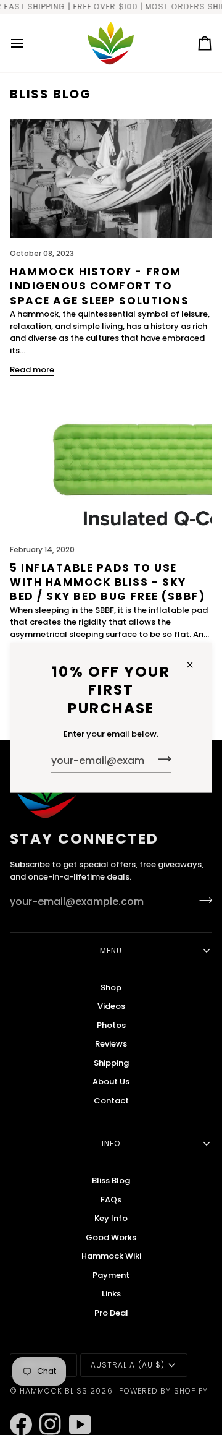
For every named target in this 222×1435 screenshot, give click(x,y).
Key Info (111, 1218)
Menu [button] (111, 950)
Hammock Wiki (111, 1256)
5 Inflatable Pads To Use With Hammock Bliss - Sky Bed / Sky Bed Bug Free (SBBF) (107, 582)
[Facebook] (15, 1407)
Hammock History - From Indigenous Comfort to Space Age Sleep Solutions (99, 286)
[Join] (160, 759)
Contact (111, 1101)
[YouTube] (74, 1407)
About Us (111, 1081)
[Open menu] (28, 43)
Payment (111, 1275)
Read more (32, 369)
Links (111, 1294)
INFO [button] (111, 1143)
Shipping (111, 1063)
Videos (111, 1006)
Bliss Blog (111, 1180)
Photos (111, 1025)
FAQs (111, 1200)
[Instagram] (45, 1407)
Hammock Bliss (54, 1391)
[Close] (195, 665)
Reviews (111, 1044)
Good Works (111, 1237)
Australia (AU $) (128, 1365)
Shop (111, 987)
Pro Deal (111, 1313)
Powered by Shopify (163, 1391)
